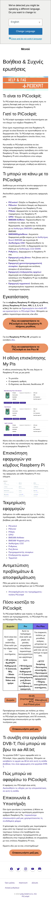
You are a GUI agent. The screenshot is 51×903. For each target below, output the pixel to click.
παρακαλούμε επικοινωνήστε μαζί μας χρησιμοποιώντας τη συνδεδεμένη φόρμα (22, 818)
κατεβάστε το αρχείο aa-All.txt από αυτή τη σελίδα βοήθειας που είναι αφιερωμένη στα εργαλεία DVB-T (25, 764)
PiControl (12, 526)
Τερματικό (12, 558)
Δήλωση (35, 883)
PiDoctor (12, 205)
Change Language (25, 31)
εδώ (13, 340)
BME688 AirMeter (16, 220)
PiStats (11, 532)
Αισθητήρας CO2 (16, 243)
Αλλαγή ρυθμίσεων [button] (12, 888)
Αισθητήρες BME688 (22, 228)
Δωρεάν (10, 700)
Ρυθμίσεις (13, 251)
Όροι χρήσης (10, 883)
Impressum (23, 883)
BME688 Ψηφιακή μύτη (18, 540)
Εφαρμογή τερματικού (19, 283)
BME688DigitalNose (17, 234)
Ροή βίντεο (13, 549)
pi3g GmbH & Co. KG (28, 894)
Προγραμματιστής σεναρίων (20, 552)
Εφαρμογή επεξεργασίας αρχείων (24, 272)
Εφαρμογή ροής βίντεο (19, 257)
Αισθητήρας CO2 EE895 (30, 249)
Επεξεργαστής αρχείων (18, 555)
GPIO (10, 217)
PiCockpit (25, 896)
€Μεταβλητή (41, 700)
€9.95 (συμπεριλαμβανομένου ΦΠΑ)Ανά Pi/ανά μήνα (32, 700)
